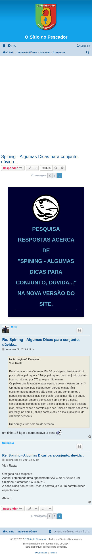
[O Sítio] (46, 17)
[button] (49, 175)
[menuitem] (11, 45)
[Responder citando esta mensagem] (79, 330)
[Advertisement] (46, 106)
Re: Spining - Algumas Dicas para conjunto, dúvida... (41, 342)
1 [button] (54, 176)
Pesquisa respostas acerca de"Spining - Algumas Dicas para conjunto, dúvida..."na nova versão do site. (46, 266)
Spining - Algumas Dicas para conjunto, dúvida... (40, 159)
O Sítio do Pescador (35, 539)
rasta (14, 326)
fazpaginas (8, 443)
